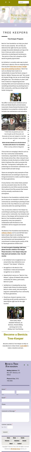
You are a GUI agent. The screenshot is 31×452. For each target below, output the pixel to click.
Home (8, 438)
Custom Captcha (7, 424)
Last (17, 394)
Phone (3, 404)
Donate (24, 440)
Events (22, 438)
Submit (5, 432)
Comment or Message (9, 411)
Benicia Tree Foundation (11, 365)
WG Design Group (15, 449)
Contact (19, 443)
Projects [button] (7, 440)
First (3, 394)
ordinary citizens (7, 233)
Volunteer (16, 440)
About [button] (11, 443)
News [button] (14, 438)
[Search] (28, 5)
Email (4, 397)
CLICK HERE (23, 346)
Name (4, 389)
